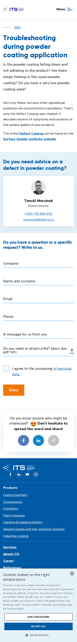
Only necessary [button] (38, 617)
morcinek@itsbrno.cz (38, 219)
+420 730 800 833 (38, 213)
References (12, 567)
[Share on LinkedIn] (38, 440)
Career (8, 560)
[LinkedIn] (19, 474)
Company (10, 263)
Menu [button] (60, 9)
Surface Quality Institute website (29, 139)
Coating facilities (15, 495)
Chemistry (10, 508)
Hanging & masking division (22, 522)
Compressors (12, 502)
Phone (8, 316)
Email (7, 298)
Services (10, 547)
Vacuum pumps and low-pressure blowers (34, 529)
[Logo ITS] (13, 9)
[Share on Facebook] (23, 440)
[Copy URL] (53, 440)
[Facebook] (10, 474)
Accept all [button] (38, 626)
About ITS (11, 554)
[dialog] (38, 605)
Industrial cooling (15, 536)
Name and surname (19, 281)
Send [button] (13, 390)
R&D (17, 27)
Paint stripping (14, 515)
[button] (38, 635)
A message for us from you (25, 334)
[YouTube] (27, 474)
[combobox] (72, 573)
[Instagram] (36, 474)
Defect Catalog (31, 133)
